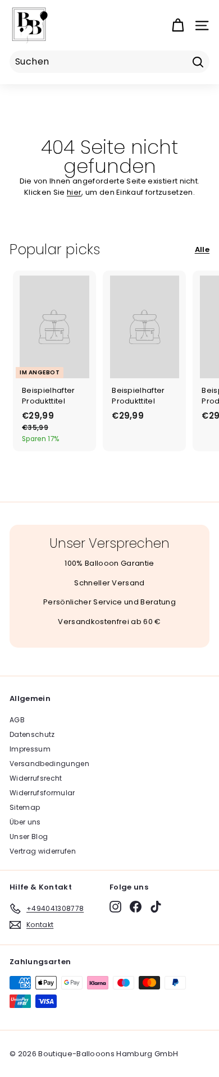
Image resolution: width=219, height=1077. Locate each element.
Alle (202, 249)
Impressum (30, 749)
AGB (17, 720)
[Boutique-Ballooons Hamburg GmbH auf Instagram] (115, 907)
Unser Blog (29, 836)
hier (74, 192)
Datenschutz (32, 734)
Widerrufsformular (42, 793)
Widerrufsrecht (36, 778)
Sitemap (25, 807)
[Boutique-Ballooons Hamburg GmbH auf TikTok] (156, 907)
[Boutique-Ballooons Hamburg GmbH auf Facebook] (136, 907)
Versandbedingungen (49, 763)
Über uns (25, 822)
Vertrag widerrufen (43, 851)
